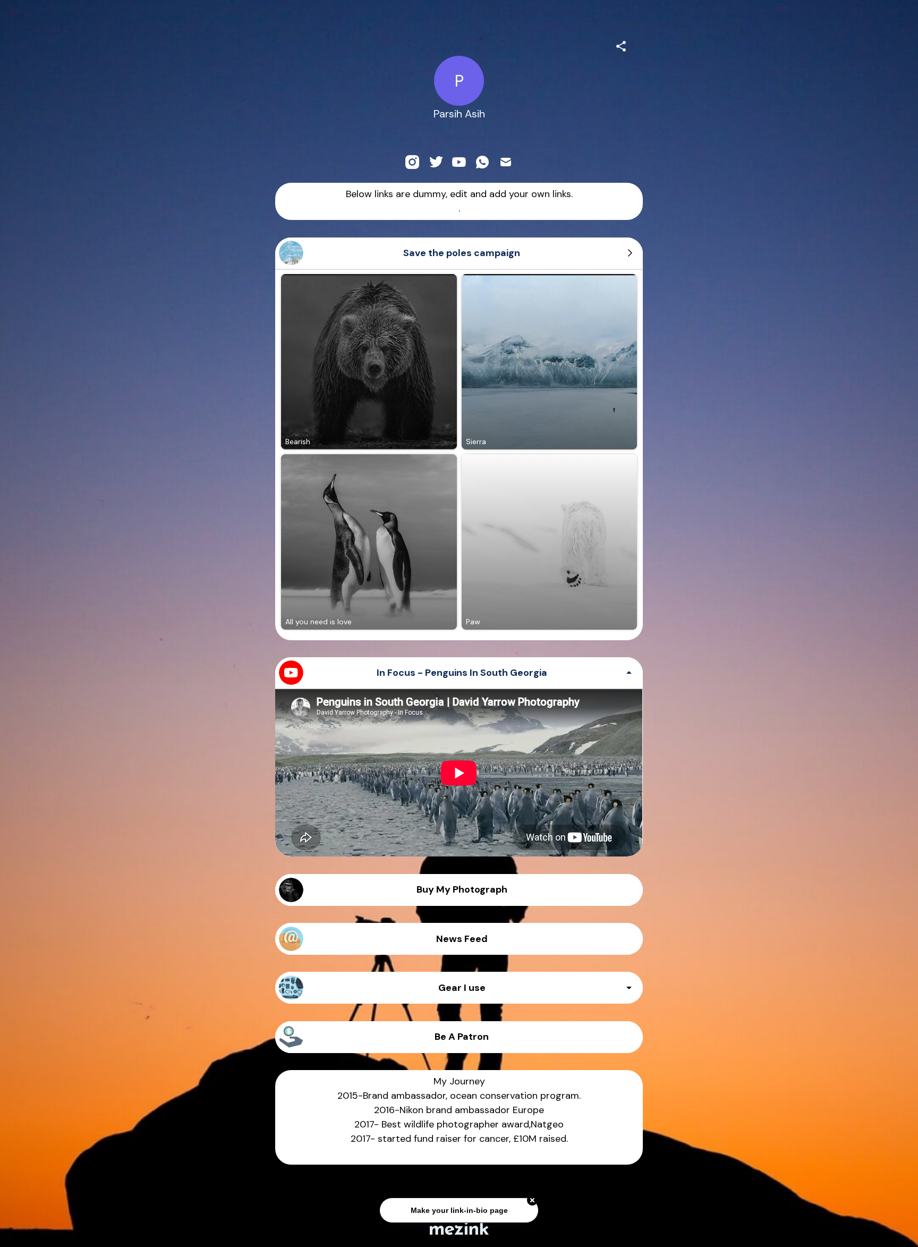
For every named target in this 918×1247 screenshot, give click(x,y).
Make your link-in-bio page (458, 1206)
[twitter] (435, 162)
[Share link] (621, 44)
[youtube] (459, 162)
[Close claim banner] (532, 1196)
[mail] (505, 162)
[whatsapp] (482, 162)
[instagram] (412, 162)
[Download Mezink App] (459, 1228)
